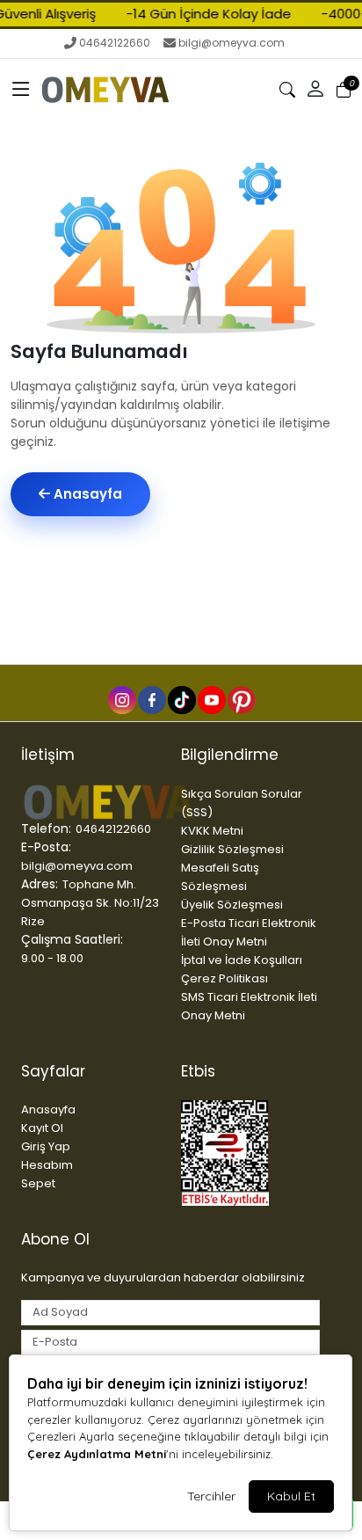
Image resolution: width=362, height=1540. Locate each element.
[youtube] (211, 699)
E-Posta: (46, 847)
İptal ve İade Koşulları (241, 960)
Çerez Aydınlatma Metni (96, 1454)
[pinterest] (241, 699)
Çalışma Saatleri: (72, 939)
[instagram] (121, 699)
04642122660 (114, 42)
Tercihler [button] (211, 1496)
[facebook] (151, 699)
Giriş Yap (45, 1146)
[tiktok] (181, 699)
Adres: (39, 884)
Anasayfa (86, 494)
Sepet (38, 1183)
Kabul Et (291, 1496)
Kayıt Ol (42, 1128)
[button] (21, 89)
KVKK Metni (212, 830)
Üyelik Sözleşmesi (232, 904)
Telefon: (46, 828)
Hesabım (47, 1165)
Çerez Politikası (224, 978)
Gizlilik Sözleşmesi (232, 849)
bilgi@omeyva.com (231, 42)
